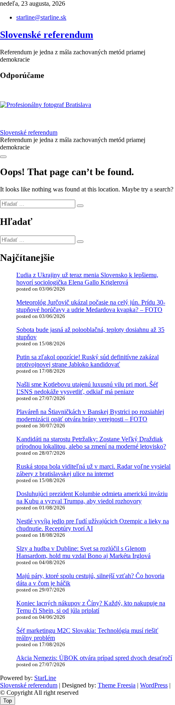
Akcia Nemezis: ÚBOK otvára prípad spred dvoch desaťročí (94, 657)
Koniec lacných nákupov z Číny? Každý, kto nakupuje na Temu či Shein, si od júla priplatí (90, 607)
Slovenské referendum (46, 34)
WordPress (154, 685)
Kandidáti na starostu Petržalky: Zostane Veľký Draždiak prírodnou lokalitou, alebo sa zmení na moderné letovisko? (91, 443)
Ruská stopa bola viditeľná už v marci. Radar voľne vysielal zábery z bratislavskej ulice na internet (93, 470)
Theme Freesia (117, 685)
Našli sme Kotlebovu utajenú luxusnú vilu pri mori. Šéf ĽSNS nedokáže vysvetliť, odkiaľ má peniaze (87, 388)
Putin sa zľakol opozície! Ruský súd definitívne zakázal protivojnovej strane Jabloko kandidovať (87, 361)
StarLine (45, 677)
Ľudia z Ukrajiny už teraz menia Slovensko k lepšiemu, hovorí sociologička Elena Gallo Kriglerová (87, 278)
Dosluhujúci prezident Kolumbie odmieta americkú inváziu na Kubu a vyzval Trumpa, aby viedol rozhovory (92, 497)
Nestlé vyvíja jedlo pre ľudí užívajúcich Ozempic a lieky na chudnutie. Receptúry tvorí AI (92, 525)
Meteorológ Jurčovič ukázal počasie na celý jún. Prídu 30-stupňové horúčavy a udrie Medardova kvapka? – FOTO (90, 306)
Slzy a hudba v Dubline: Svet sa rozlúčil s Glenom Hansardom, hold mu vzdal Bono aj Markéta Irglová (83, 552)
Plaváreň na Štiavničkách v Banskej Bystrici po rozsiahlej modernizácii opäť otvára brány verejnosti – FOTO (90, 415)
